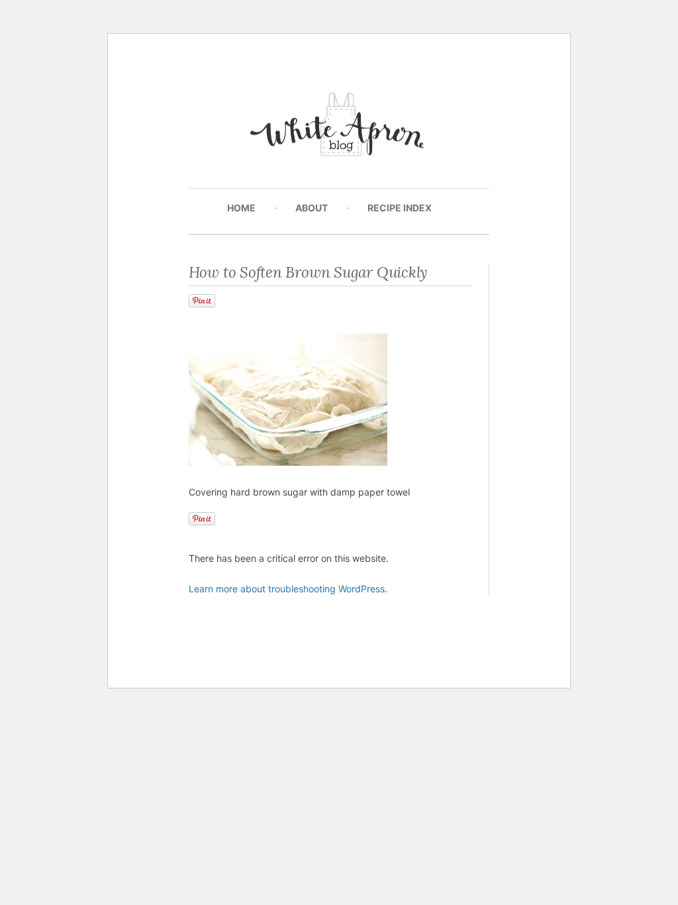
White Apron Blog (339, 127)
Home (241, 207)
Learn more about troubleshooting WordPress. (288, 588)
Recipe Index (399, 207)
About (311, 207)
